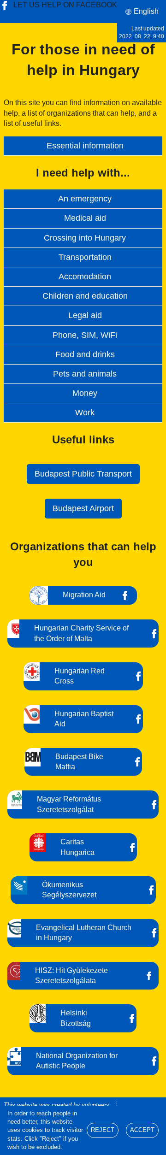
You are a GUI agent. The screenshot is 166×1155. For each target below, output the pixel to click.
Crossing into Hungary (85, 237)
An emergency (85, 198)
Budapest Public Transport (83, 473)
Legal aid (85, 315)
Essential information (85, 145)
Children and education (85, 296)
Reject (102, 1129)
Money (84, 393)
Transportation (85, 257)
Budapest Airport (83, 508)
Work (85, 412)
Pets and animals (85, 373)
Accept (142, 1129)
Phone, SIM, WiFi (85, 335)
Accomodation (85, 276)
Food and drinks (85, 354)
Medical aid (85, 218)
